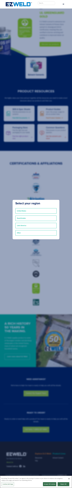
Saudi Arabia (21, 218)
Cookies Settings (8, 484)
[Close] (69, 479)
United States (21, 211)
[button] (63, 4)
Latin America (21, 225)
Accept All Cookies (49, 484)
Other (19, 233)
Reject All (63, 484)
